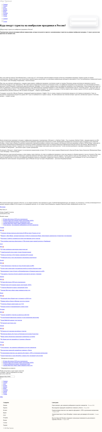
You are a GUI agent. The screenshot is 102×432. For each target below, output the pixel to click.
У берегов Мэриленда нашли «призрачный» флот (16, 222)
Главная (5, 4)
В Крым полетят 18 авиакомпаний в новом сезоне (14, 306)
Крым (4, 11)
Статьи (5, 16)
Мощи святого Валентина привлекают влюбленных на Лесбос (18, 336)
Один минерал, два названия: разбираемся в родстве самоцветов (20, 224)
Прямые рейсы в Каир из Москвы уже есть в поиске (15, 301)
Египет (5, 8)
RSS (1, 230)
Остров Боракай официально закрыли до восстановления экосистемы (20, 317)
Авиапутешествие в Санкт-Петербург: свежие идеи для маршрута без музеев (22, 355)
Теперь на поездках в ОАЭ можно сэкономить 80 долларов (17, 254)
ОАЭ (4, 7)
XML (1, 397)
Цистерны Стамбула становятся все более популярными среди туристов (20, 238)
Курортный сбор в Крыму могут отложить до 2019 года (16, 298)
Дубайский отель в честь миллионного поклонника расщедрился (18, 257)
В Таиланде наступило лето (8, 323)
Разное (5, 392)
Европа (5, 10)
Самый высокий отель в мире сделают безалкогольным (16, 252)
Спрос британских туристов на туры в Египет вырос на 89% (17, 265)
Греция (5, 14)
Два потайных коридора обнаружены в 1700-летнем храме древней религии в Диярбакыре (25, 241)
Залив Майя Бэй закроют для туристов (11, 320)
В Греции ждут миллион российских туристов (13, 331)
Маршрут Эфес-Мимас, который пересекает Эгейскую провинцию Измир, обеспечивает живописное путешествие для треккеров (36, 235)
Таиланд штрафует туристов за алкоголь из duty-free (15, 314)
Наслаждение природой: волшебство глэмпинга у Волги (16, 350)
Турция (5, 5)
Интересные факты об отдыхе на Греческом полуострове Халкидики (19, 334)
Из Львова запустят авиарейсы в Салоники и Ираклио (16, 339)
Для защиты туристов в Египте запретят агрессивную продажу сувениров (21, 274)
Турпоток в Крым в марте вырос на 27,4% (12, 304)
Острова (5, 13)
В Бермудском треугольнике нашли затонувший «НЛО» (18, 220)
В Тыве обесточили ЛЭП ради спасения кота (15, 219)
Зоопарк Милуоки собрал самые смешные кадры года (17, 223)
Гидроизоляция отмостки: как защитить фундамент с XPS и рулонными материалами (24, 353)
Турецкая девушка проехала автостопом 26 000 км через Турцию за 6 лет (21, 233)
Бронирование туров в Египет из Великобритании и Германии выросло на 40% (22, 271)
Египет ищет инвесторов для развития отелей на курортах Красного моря (21, 268)
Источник (2, 207)
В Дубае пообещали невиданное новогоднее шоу (14, 249)
